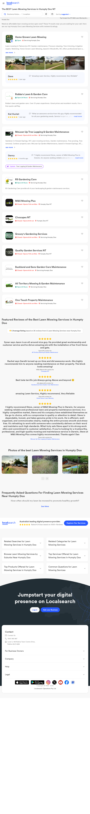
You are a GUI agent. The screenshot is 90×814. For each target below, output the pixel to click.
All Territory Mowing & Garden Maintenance (45, 352)
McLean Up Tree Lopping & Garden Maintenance (45, 439)
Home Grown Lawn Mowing (45, 398)
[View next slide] (47, 478)
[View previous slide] (43, 478)
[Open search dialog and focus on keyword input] (4, 14)
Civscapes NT (45, 371)
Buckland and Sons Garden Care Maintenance (45, 385)
